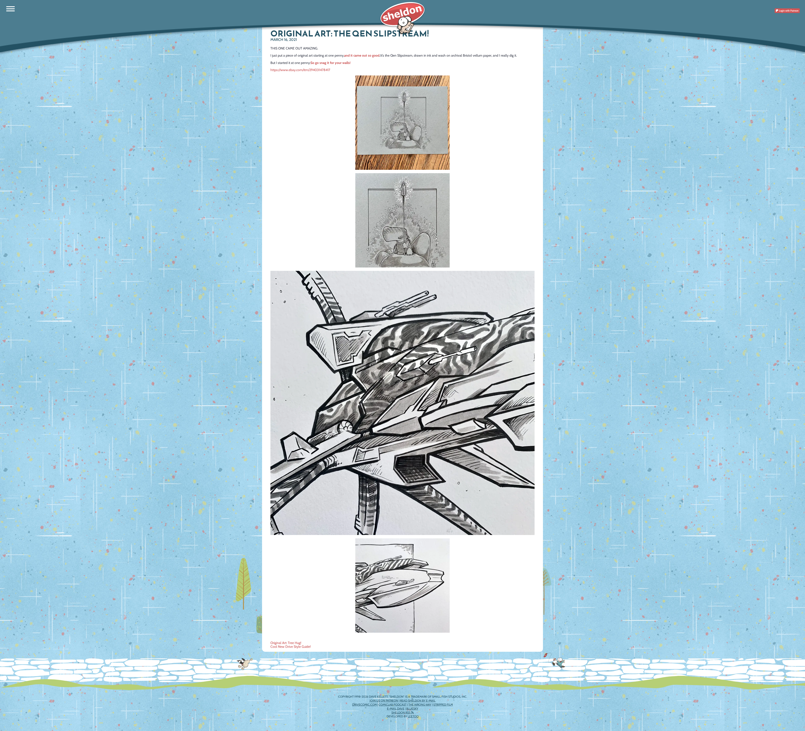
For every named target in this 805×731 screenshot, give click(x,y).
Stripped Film (443, 704)
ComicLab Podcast (392, 704)
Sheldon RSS (401, 712)
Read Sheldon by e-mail (417, 700)
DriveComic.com (364, 704)
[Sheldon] (402, 18)
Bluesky (412, 708)
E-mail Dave (395, 708)
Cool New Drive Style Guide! (290, 647)
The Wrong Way (419, 704)
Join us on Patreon (384, 700)
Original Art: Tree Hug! (285, 643)
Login (788, 10)
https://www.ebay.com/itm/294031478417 (300, 70)
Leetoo (413, 716)
